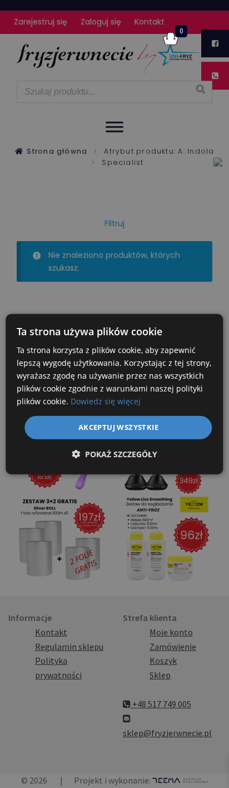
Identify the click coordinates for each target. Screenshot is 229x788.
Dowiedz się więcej (106, 401)
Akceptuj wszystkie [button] (118, 427)
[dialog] (114, 394)
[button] (114, 454)
